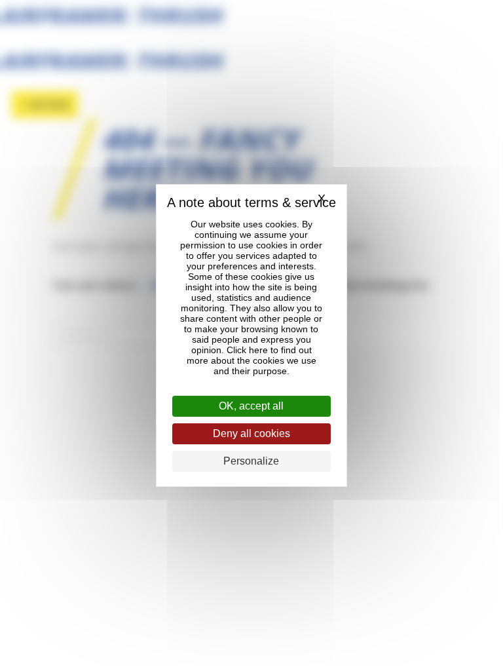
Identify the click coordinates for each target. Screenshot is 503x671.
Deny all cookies (251, 433)
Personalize (251, 461)
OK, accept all (251, 406)
